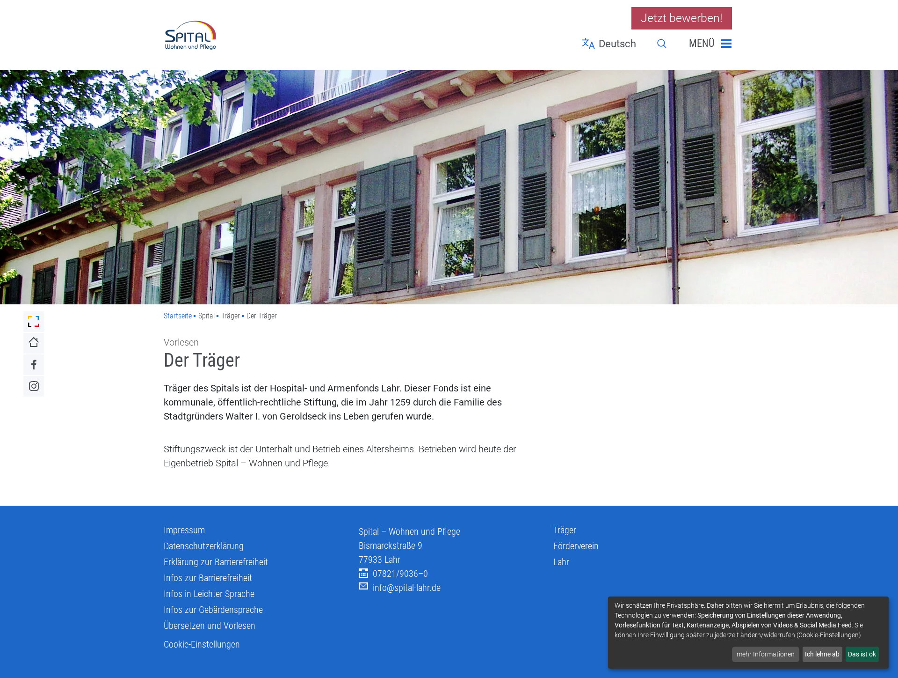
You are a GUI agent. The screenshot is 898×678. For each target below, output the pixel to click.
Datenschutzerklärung (204, 546)
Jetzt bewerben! (682, 18)
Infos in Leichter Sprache (209, 593)
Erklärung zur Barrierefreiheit (216, 561)
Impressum (184, 530)
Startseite (178, 315)
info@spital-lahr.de (407, 587)
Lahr (561, 561)
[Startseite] (254, 35)
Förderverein (576, 546)
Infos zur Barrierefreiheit (208, 577)
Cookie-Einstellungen (202, 644)
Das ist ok (862, 654)
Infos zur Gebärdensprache (213, 609)
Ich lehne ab (822, 654)
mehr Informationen (766, 654)
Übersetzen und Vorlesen (209, 625)
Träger (564, 530)
